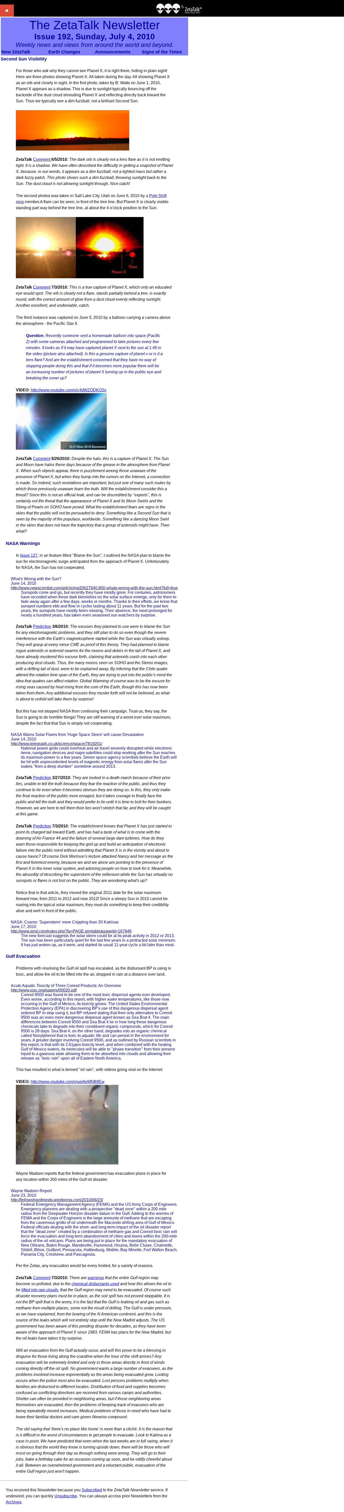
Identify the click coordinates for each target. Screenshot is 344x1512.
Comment (42, 159)
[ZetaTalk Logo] (179, 12)
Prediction (42, 626)
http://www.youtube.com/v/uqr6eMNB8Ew (68, 1081)
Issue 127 (29, 555)
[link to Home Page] (7, 15)
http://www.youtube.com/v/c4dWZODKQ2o (68, 390)
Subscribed (92, 1490)
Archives (13, 1502)
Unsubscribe (65, 1496)
